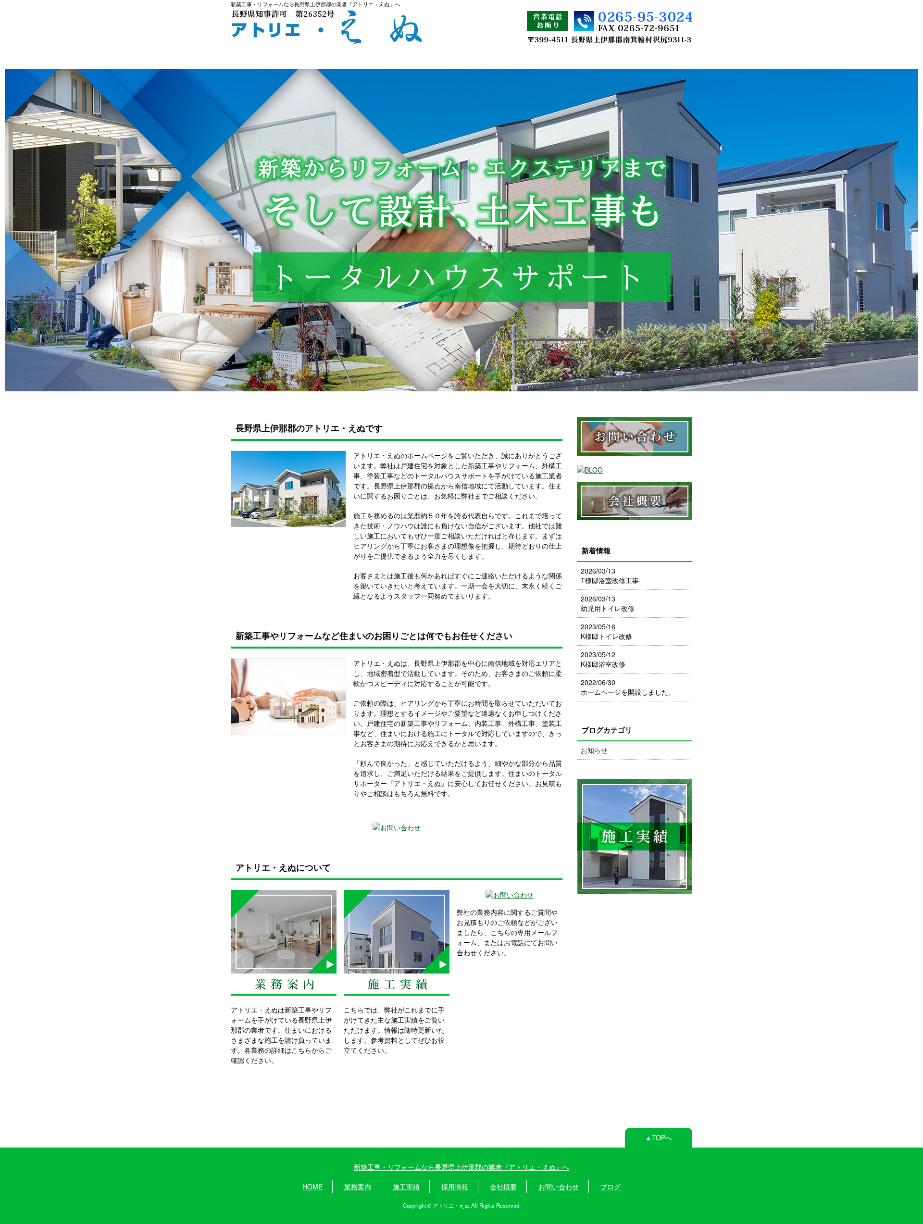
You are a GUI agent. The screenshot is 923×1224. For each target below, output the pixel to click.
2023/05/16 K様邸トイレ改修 (606, 631)
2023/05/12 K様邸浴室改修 (603, 659)
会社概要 (525, 58)
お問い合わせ (591, 58)
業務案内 (329, 58)
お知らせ (594, 750)
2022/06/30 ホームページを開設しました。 (628, 687)
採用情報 (460, 58)
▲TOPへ (658, 1137)
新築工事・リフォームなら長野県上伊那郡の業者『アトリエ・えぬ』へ (461, 1167)
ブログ (656, 58)
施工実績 (394, 58)
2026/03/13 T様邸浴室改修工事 (610, 575)
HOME (264, 58)
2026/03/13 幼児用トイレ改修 (608, 603)
